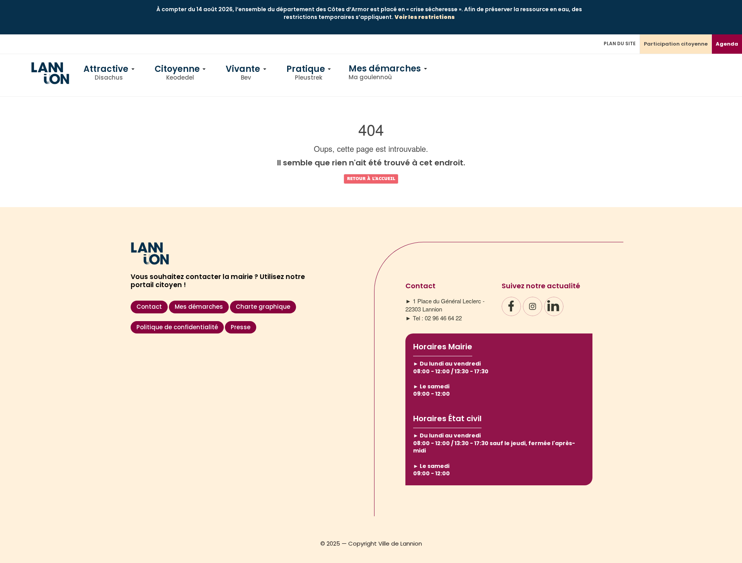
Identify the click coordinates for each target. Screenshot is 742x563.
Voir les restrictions (425, 17)
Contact (149, 307)
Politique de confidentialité (177, 327)
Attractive (106, 73)
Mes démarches (386, 72)
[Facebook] (511, 306)
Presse (240, 327)
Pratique (306, 73)
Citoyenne (178, 73)
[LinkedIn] (553, 306)
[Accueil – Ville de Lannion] (50, 81)
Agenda (727, 44)
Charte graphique (263, 307)
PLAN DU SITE (620, 44)
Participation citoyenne (676, 44)
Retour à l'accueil (371, 179)
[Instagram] (532, 306)
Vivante (244, 73)
